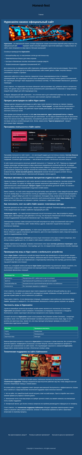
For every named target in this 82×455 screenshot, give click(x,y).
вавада (20, 46)
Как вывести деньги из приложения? (63, 435)
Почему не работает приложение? (39, 435)
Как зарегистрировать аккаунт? (17, 435)
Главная (41, 14)
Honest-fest (41, 5)
